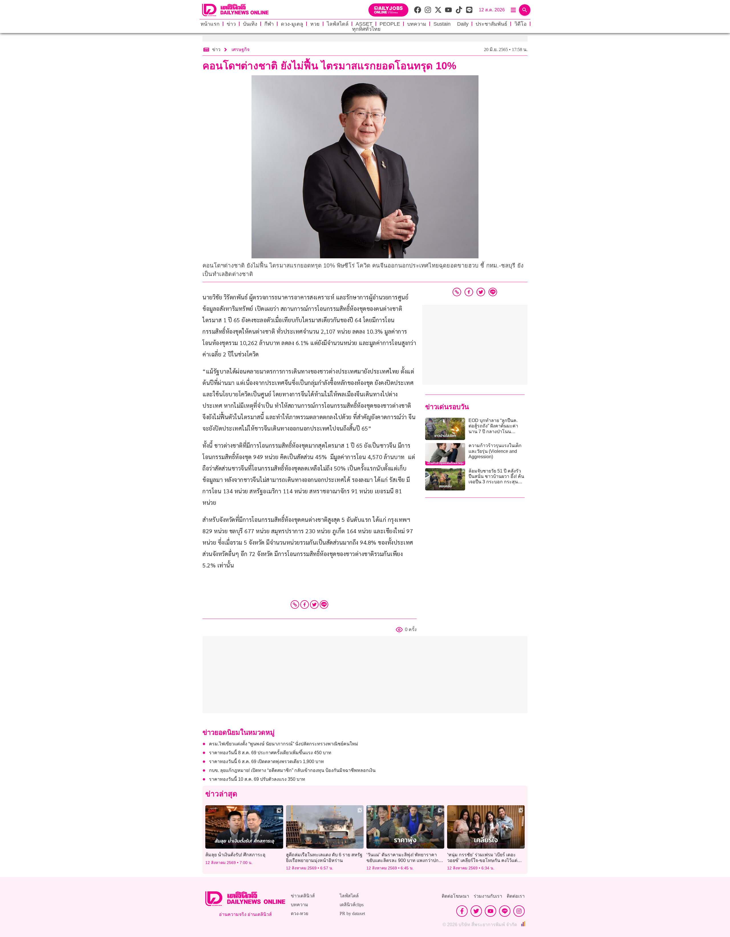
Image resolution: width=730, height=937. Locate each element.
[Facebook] (304, 604)
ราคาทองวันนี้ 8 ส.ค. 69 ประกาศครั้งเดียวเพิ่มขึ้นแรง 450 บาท (270, 752)
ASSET (364, 24)
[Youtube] (490, 911)
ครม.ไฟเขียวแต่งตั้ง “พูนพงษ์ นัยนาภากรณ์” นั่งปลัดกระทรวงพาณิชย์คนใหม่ (283, 743)
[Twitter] (314, 604)
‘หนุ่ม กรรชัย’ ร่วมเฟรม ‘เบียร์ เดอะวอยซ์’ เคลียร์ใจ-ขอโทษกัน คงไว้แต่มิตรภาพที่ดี (482, 860)
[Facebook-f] (462, 911)
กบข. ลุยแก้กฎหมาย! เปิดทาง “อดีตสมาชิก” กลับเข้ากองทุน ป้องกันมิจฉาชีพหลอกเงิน (292, 770)
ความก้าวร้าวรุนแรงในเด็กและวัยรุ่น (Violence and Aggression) (495, 451)
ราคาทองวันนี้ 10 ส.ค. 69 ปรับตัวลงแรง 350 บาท (257, 779)
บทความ (416, 24)
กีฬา (269, 24)
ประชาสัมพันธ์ (491, 24)
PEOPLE (390, 24)
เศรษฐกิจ (241, 49)
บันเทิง (250, 24)
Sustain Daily (451, 24)
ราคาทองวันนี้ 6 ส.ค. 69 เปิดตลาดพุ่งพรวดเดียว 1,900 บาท (267, 761)
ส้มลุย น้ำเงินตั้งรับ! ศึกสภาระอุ (235, 854)
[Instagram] (519, 911)
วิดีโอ (520, 24)
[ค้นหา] (524, 10)
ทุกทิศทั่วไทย (366, 29)
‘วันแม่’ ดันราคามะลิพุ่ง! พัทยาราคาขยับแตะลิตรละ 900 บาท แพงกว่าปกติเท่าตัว (403, 860)
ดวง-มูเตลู (292, 24)
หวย (315, 24)
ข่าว (231, 24)
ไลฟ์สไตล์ (337, 24)
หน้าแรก (210, 24)
